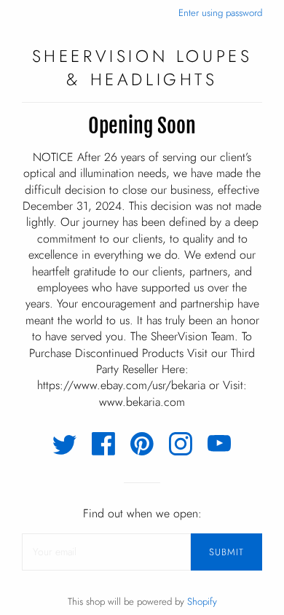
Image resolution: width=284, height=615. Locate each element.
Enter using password (220, 13)
